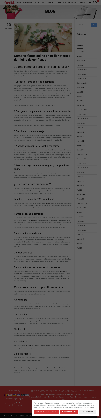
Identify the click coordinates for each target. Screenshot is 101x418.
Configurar (88, 411)
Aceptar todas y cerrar (47, 411)
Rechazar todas (69, 411)
